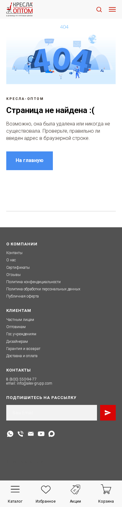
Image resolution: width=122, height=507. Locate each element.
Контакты (14, 253)
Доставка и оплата (22, 356)
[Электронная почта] (31, 434)
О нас (11, 260)
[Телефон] (20, 434)
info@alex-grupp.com (34, 383)
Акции (75, 501)
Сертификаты (18, 267)
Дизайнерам (17, 341)
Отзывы (13, 275)
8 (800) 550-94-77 (21, 379)
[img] (15, 489)
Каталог (15, 501)
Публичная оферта (22, 296)
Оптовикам (16, 327)
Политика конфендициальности (33, 282)
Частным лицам (20, 319)
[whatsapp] (10, 434)
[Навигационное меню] (112, 9)
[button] (99, 9)
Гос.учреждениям (21, 334)
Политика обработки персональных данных (43, 289)
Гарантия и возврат (23, 349)
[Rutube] (41, 434)
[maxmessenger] (51, 434)
